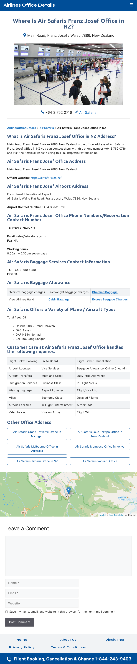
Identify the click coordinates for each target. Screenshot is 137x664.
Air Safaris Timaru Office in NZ (37, 461)
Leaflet (102, 514)
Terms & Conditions (68, 647)
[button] (68, 490)
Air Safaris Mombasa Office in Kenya (100, 446)
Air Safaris (87, 112)
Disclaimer (115, 640)
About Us (68, 640)
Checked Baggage (105, 292)
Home (21, 640)
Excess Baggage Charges (110, 299)
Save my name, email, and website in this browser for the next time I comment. (62, 611)
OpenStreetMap (116, 514)
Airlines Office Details (29, 5)
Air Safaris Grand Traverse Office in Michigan (37, 434)
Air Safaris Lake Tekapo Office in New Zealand (100, 434)
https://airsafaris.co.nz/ (46, 178)
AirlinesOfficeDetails (21, 128)
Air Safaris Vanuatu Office (100, 461)
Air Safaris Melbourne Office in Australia (37, 449)
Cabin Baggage (59, 299)
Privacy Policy (22, 647)
